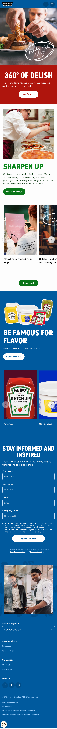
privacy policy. (42, 532)
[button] (46, 4)
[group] (29, 236)
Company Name (10, 510)
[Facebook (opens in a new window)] (12, 685)
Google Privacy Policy (18, 552)
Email (5, 497)
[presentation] (51, 239)
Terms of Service (36, 552)
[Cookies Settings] (4, 724)
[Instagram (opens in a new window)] (5, 685)
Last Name (7, 484)
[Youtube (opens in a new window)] (18, 685)
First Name (7, 471)
